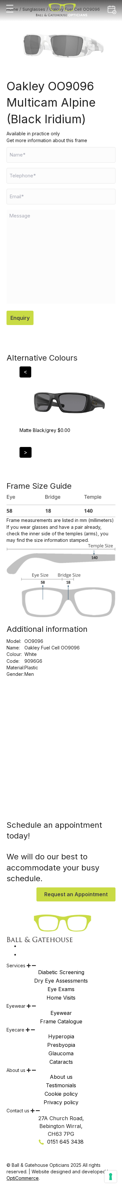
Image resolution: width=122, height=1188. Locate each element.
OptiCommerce (23, 1178)
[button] (9, 9)
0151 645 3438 (65, 1141)
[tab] (61, 965)
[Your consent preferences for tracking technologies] (110, 1176)
